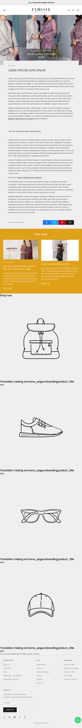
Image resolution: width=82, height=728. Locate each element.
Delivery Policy (69, 672)
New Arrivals (41, 664)
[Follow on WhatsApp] (25, 717)
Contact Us (7, 668)
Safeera (40, 679)
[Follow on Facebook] (4, 717)
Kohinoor (40, 668)
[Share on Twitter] (54, 222)
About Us (6, 664)
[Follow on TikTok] (20, 717)
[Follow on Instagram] (9, 717)
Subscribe (10, 710)
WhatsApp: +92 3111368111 (12, 675)
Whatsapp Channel (10, 679)
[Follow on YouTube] (15, 717)
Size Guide (68, 675)
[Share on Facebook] (47, 222)
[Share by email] (70, 222)
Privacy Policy (69, 664)
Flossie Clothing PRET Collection (55, 264)
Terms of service (70, 679)
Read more (7, 288)
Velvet (39, 675)
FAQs (5, 672)
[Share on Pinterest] (62, 222)
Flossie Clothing (8, 262)
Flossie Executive (43, 672)
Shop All (40, 683)
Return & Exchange (71, 668)
